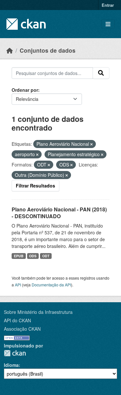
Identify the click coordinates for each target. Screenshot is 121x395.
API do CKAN (17, 320)
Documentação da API (51, 284)
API (18, 284)
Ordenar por (25, 90)
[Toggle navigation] (108, 24)
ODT (45, 255)
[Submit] (101, 73)
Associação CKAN (22, 329)
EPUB (19, 255)
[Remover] (91, 144)
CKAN (15, 353)
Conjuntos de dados (48, 50)
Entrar (108, 5)
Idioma (11, 365)
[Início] (9, 50)
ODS (32, 255)
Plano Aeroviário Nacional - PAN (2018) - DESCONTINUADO (59, 213)
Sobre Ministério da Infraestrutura (38, 312)
